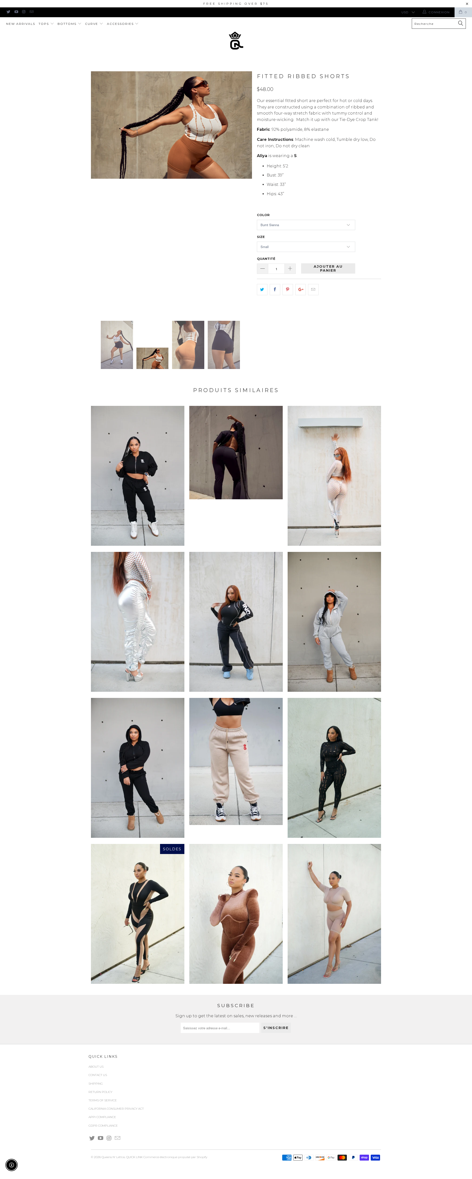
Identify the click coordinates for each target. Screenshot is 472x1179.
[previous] (99, 192)
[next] (243, 192)
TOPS (44, 24)
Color (263, 215)
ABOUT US (95, 1066)
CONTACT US (97, 1075)
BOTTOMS (68, 24)
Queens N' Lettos (113, 1157)
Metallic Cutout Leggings (334, 476)
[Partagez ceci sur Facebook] (275, 289)
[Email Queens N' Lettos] (31, 12)
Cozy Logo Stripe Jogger (137, 476)
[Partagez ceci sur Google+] (300, 289)
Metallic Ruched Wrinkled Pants (137, 622)
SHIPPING (95, 1083)
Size (261, 237)
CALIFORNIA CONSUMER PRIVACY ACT (116, 1108)
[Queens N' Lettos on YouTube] (16, 12)
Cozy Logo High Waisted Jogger (137, 768)
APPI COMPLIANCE (102, 1117)
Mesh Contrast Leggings (137, 914)
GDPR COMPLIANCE (103, 1125)
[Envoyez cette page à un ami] (313, 289)
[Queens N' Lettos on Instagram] (24, 12)
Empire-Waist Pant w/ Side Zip (236, 452)
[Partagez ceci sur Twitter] (262, 289)
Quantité (266, 259)
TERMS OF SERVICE (102, 1100)
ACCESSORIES (121, 24)
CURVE (92, 24)
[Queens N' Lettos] (236, 40)
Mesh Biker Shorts (334, 914)
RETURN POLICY (100, 1092)
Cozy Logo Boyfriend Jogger (236, 761)
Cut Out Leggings (334, 768)
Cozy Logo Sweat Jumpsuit (334, 622)
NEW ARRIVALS (20, 24)
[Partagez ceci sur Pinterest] (287, 289)
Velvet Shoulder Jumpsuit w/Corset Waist (236, 914)
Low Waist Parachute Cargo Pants (236, 622)
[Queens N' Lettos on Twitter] (8, 12)
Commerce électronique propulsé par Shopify (175, 1157)
